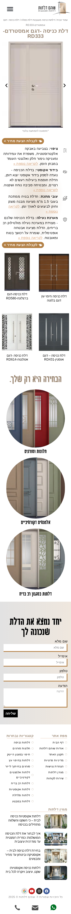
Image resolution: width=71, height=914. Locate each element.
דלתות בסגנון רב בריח (35, 594)
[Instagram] (39, 891)
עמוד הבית (62, 20)
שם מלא (61, 641)
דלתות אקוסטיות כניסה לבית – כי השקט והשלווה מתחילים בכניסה (24, 820)
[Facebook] (46, 891)
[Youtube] (32, 891)
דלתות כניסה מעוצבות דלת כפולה (38, 20)
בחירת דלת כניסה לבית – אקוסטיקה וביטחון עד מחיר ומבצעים (22, 854)
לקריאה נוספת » (25, 164)
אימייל (62, 656)
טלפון (64, 671)
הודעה (63, 686)
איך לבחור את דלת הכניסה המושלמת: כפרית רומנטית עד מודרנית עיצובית (22, 837)
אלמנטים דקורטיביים (35, 522)
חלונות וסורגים (35, 451)
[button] (10, 9)
